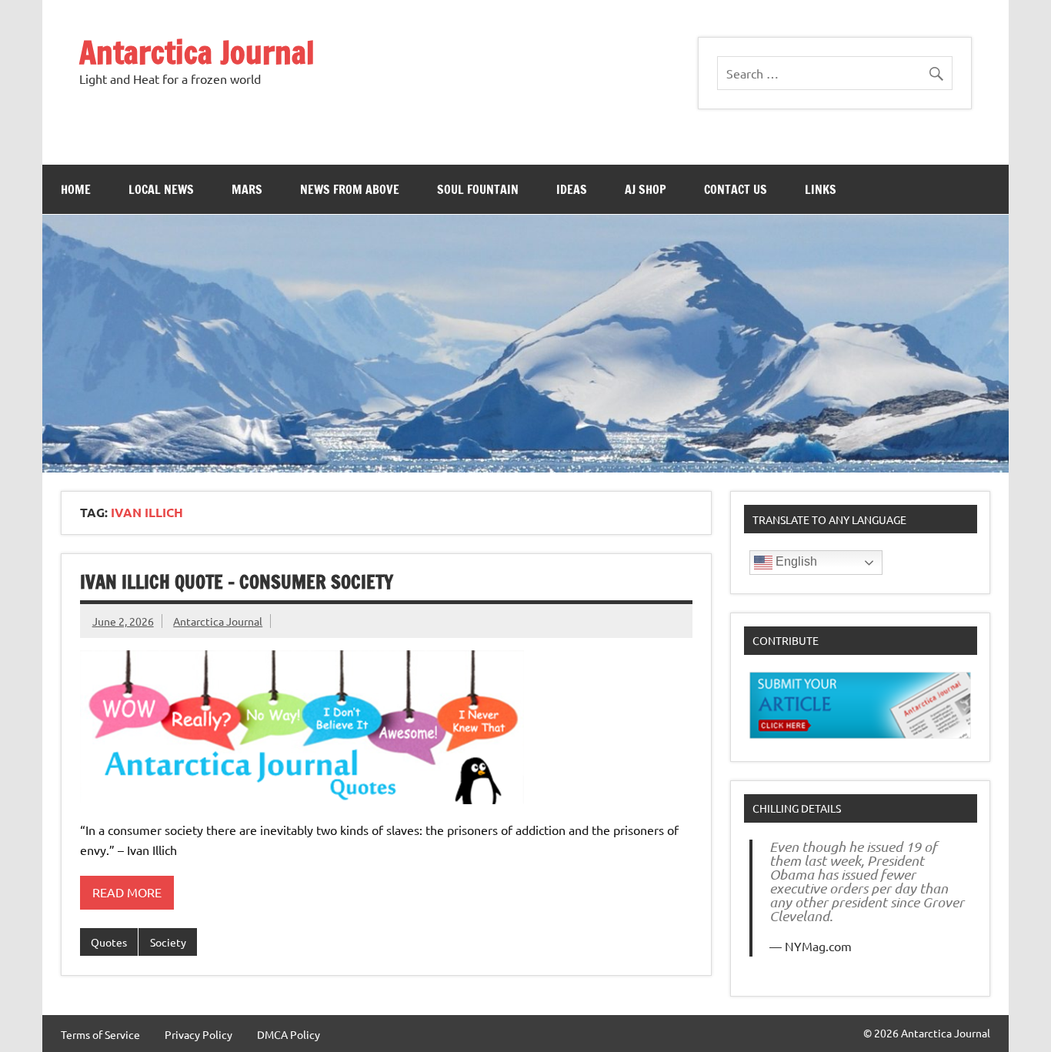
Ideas (571, 189)
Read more (127, 892)
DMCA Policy (288, 1034)
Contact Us (735, 189)
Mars (247, 189)
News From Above (349, 189)
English (794, 561)
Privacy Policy (198, 1034)
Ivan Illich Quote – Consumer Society (236, 582)
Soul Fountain (478, 189)
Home (76, 189)
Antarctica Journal (197, 52)
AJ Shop (645, 189)
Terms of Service (100, 1034)
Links (820, 189)
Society (168, 942)
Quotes (109, 942)
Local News (161, 189)
